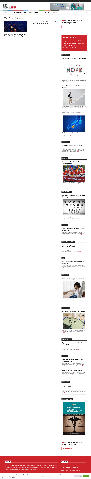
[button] (86, 12)
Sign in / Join (81, 0)
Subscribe (55, 12)
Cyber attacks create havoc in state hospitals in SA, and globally (15, 35)
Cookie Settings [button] (77, 476)
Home (5, 16)
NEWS (25, 12)
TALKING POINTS (18, 12)
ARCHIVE (47, 12)
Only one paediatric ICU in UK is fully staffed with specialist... (45, 22)
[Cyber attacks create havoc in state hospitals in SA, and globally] (17, 26)
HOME (5, 12)
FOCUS (10, 12)
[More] (67, 81)
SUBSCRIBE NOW (67, 27)
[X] (86, 1)
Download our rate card (70, 47)
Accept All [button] (86, 476)
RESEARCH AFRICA (33, 12)
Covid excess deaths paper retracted (72, 370)
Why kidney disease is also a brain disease (73, 311)
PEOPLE (41, 12)
